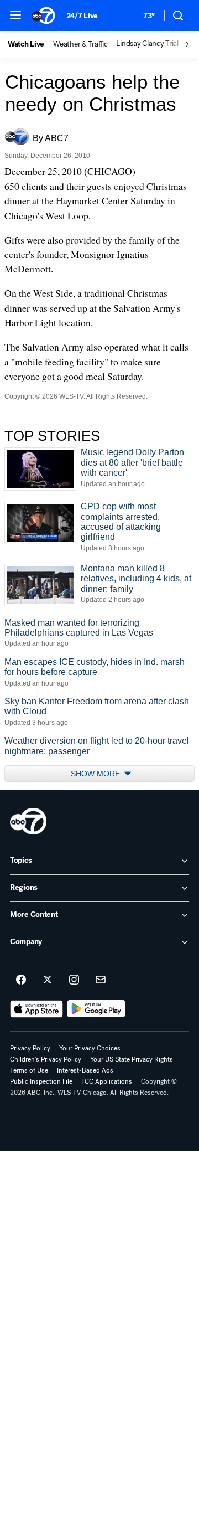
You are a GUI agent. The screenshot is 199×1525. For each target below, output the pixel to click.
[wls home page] (28, 821)
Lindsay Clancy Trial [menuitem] (147, 44)
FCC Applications (106, 1081)
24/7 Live (82, 16)
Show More (96, 773)
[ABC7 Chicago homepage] (43, 15)
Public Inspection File (41, 1081)
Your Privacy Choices (90, 1048)
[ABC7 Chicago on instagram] (74, 980)
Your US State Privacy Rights (131, 1059)
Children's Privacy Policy (45, 1059)
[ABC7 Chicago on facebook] (21, 980)
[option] (30, 44)
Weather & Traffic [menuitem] (80, 44)
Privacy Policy (30, 1048)
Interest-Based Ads (85, 1070)
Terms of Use (29, 1070)
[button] (15, 15)
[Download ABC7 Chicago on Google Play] (96, 1009)
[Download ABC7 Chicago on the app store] (36, 1009)
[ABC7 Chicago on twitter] (47, 980)
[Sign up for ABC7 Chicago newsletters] (101, 980)
